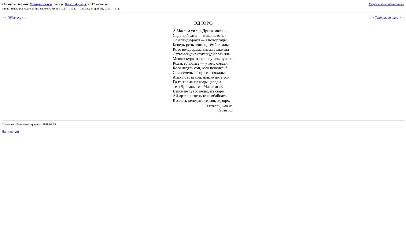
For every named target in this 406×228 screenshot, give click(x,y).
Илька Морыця (75, 4)
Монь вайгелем (41, 4)
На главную (10, 131)
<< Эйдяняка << (14, 17)
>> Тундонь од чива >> (386, 17)
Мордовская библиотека (386, 4)
